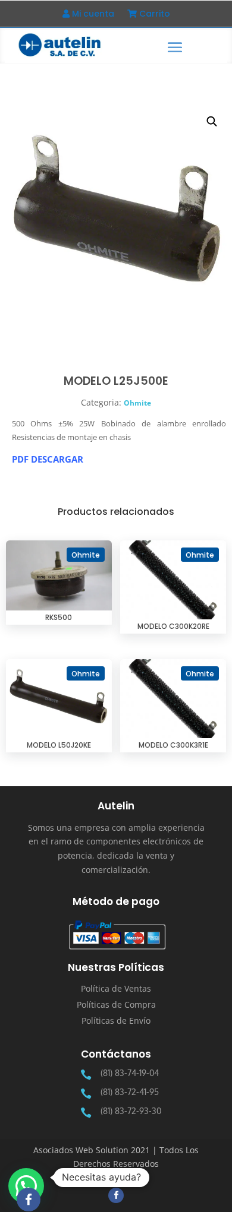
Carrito (153, 15)
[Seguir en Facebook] (116, 1195)
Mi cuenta (92, 15)
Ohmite (137, 403)
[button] (212, 121)
